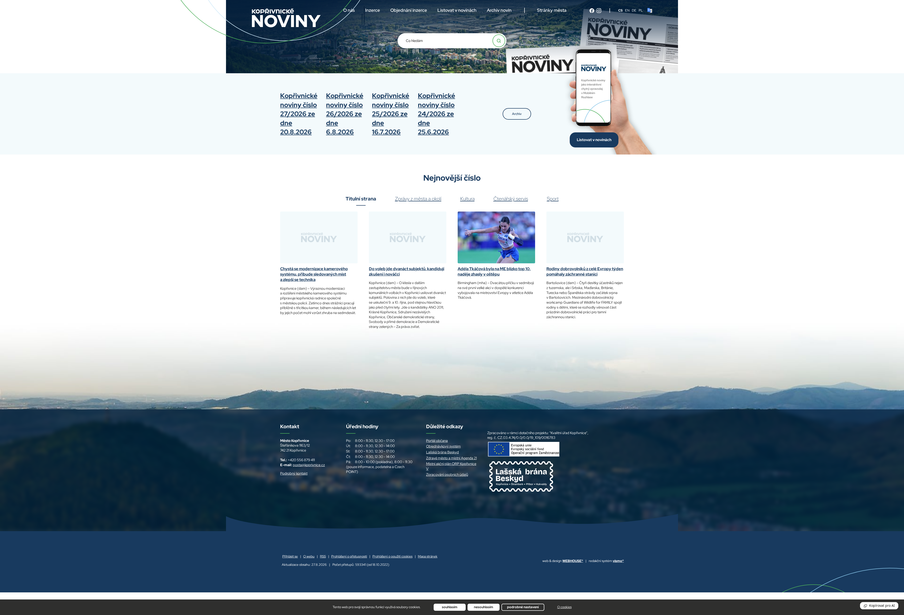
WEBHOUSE (572, 561)
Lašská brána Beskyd (442, 452)
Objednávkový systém (443, 446)
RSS (323, 556)
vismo (618, 561)
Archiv (517, 114)
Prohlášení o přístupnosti (349, 556)
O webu (309, 556)
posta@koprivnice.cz (309, 465)
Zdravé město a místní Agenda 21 (451, 458)
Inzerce (372, 10)
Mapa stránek (427, 556)
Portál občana (437, 440)
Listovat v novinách (456, 10)
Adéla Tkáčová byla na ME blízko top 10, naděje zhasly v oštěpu (494, 271)
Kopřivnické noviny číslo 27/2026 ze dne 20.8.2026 (298, 113)
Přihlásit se (290, 556)
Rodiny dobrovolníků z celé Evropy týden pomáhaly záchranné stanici (584, 271)
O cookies (564, 607)
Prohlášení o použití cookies (392, 556)
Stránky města (551, 10)
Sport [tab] (553, 199)
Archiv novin (499, 10)
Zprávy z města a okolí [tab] (418, 199)
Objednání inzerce (408, 10)
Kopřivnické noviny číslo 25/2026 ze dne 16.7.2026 (390, 113)
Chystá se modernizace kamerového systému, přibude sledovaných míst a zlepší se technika (314, 274)
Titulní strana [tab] (361, 199)
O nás (349, 10)
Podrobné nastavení (523, 607)
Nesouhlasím (483, 607)
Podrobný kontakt (293, 473)
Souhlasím (449, 607)
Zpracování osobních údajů (447, 474)
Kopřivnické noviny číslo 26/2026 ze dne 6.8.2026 (344, 113)
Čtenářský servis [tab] (510, 199)
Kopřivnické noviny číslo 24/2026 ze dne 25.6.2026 (436, 113)
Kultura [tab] (467, 199)
